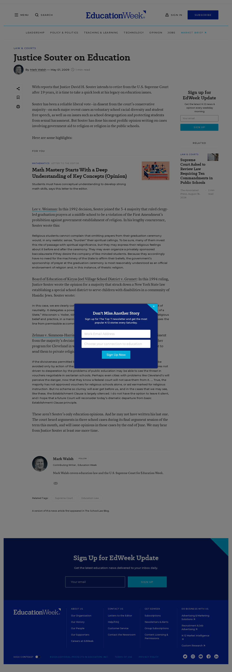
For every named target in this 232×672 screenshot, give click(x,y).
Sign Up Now (116, 355)
